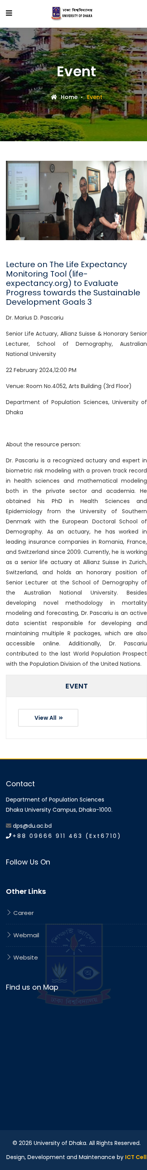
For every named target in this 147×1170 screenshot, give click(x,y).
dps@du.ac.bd (32, 826)
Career (23, 913)
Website (25, 957)
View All (46, 718)
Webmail (25, 935)
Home (68, 97)
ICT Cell (136, 1157)
